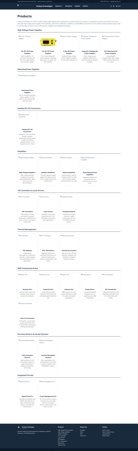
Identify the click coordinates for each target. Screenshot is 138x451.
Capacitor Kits (61, 445)
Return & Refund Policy (108, 432)
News (81, 432)
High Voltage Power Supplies (65, 430)
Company (77, 6)
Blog (81, 434)
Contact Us (83, 435)
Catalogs (82, 430)
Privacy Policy (106, 435)
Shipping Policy (106, 434)
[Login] (113, 6)
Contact (85, 6)
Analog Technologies (44, 6)
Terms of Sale (105, 430)
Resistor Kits (61, 443)
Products (58, 6)
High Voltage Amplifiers (64, 432)
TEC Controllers (62, 435)
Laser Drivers (61, 437)
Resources (68, 6)
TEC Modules (61, 439)
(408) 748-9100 (104, 1)
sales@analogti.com (115, 1)
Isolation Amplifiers (63, 434)
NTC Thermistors (62, 441)
